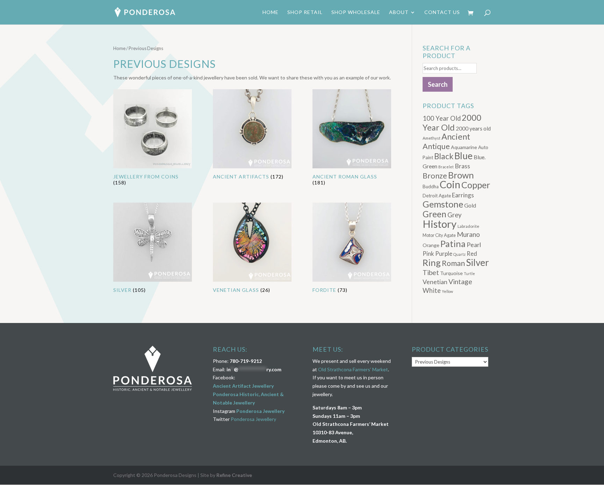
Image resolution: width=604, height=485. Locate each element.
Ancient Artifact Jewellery (243, 386)
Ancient (455, 136)
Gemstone (443, 204)
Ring (432, 262)
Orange (431, 245)
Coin (450, 184)
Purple (443, 253)
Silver (477, 262)
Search (437, 84)
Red (472, 253)
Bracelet (446, 166)
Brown (461, 175)
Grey (454, 215)
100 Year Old (442, 118)
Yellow (447, 291)
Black (443, 156)
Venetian (435, 282)
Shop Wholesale (355, 12)
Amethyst (431, 138)
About (399, 12)
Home (271, 12)
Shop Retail (305, 12)
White (432, 290)
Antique (436, 146)
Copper (475, 185)
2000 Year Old (452, 122)
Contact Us (442, 12)
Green (434, 214)
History (439, 224)
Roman (453, 263)
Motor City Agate (439, 235)
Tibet (431, 272)
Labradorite (468, 226)
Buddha (431, 186)
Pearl (474, 244)
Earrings (463, 195)
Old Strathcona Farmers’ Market (353, 369)
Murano (468, 234)
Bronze (435, 175)
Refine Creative (234, 475)
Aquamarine (464, 147)
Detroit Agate (437, 195)
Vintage (460, 281)
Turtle (469, 273)
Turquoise (451, 273)
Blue (463, 155)
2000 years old (473, 128)
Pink (428, 253)
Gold (470, 205)
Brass (462, 166)
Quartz (459, 254)
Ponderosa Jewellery (260, 411)
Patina (453, 243)
